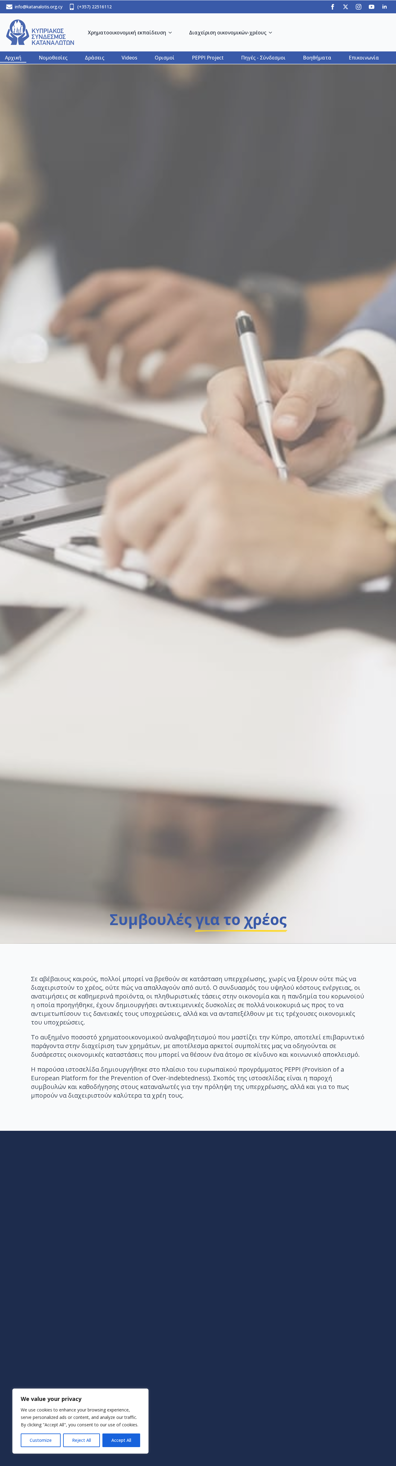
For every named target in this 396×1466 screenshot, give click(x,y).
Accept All (121, 1440)
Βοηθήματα (317, 57)
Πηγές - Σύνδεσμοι (263, 57)
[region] (80, 1421)
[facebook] (332, 7)
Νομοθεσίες (53, 57)
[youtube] (371, 7)
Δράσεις (94, 57)
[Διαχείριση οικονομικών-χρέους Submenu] (271, 32)
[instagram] (358, 7)
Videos (129, 57)
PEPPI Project (208, 57)
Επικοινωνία (364, 57)
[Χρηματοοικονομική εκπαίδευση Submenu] (171, 32)
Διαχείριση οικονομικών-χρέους (227, 32)
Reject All (81, 1440)
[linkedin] (384, 7)
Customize (41, 1440)
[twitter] (345, 7)
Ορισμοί (164, 57)
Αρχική (13, 57)
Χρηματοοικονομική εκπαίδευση (127, 32)
